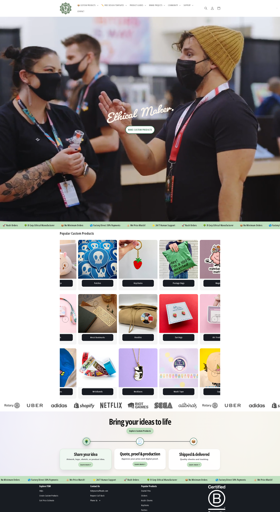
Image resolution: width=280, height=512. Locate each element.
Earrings (97, 337)
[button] (88, 5)
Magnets (112, 283)
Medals (193, 391)
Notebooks (219, 337)
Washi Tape (72, 391)
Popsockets (153, 391)
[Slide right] (214, 265)
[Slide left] (65, 265)
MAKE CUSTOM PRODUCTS (140, 129)
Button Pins (193, 283)
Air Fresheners (138, 337)
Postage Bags (72, 283)
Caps (112, 391)
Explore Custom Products (140, 431)
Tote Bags (178, 337)
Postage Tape (153, 283)
